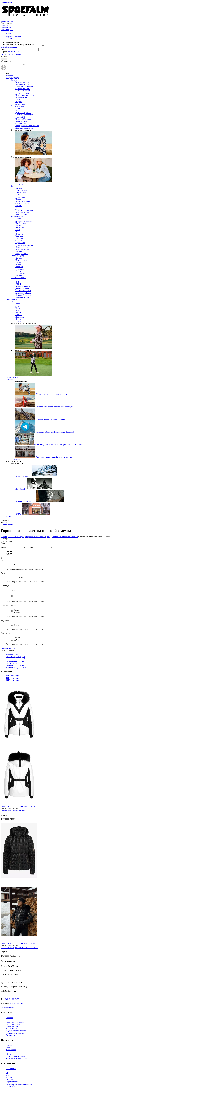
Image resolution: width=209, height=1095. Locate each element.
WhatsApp (10, 1077)
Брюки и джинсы (22, 91)
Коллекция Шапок (23, 293)
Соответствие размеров (15, 1056)
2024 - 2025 (18, 577)
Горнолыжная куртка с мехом (13, 811)
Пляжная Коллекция (23, 119)
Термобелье (20, 197)
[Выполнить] (43, 45)
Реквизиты (10, 1071)
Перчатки (19, 234)
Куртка (16, 625)
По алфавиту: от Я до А (15, 659)
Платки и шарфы (22, 212)
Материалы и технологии (16, 1058)
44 (14, 597)
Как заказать (11, 1050)
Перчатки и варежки (24, 201)
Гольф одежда (11, 299)
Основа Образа (21, 123)
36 (14, 590)
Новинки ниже (12, 654)
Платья (18, 310)
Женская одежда (17, 217)
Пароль (4, 52)
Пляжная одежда (22, 97)
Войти (3, 47)
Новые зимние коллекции (16, 1022)
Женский (17, 565)
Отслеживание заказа (10, 44)
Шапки (18, 199)
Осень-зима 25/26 (13, 1024)
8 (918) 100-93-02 (12, 999)
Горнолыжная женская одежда (38, 537)
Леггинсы (19, 227)
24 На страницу (12, 676)
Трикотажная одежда (24, 86)
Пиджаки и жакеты (23, 84)
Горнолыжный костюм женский (65, 537)
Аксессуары (20, 104)
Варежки (19, 236)
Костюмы (19, 188)
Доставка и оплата (13, 1052)
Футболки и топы (22, 89)
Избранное (10, 38)
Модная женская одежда (16, 1031)
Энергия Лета (21, 121)
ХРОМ (18, 280)
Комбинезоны (21, 193)
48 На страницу (12, 678)
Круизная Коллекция (24, 115)
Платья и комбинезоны (24, 95)
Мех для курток (21, 214)
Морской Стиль (21, 117)
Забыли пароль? (13, 52)
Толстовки (19, 238)
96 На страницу (12, 680)
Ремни (18, 208)
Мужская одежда (18, 256)
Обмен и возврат (13, 1054)
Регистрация (11, 47)
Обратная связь (7, 1007)
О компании (11, 1069)
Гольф (17, 110)
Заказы (8, 34)
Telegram (9, 1075)
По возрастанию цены (15, 661)
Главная (4, 537)
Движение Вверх (22, 288)
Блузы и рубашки (22, 93)
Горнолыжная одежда (15, 184)
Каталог (14, 80)
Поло (17, 304)
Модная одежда (12, 78)
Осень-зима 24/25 (13, 1026)
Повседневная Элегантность (27, 126)
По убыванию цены (14, 663)
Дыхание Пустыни (23, 113)
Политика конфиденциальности (19, 1084)
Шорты (18, 102)
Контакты (10, 516)
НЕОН (18, 282)
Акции (8, 1047)
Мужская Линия (22, 297)
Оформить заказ (7, 27)
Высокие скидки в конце (16, 665)
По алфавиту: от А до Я (15, 657)
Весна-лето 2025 (12, 1029)
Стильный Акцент (23, 295)
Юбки (17, 99)
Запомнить (7, 61)
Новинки (9, 76)
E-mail (3, 49)
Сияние (18, 108)
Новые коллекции (18, 106)
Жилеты (18, 206)
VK (7, 1073)
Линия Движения (22, 286)
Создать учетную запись (11, 54)
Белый (16, 610)
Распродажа (11, 1035)
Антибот (4, 56)
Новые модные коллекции (17, 1020)
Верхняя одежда (22, 82)
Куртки (18, 315)
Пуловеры (19, 317)
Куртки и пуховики (23, 190)
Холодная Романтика (24, 128)
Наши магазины (7, 2)
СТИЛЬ (18, 284)
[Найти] (24, 64)
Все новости (16, 459)
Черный (17, 612)
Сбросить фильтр (8, 648)
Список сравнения (13, 36)
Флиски (18, 240)
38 (14, 592)
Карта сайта (11, 1086)
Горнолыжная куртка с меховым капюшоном (19, 948)
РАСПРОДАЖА (12, 377)
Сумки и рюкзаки (22, 203)
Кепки (18, 321)
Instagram (9, 1080)
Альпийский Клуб (23, 291)
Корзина (4, 25)
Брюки (18, 195)
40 (14, 595)
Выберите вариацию (9, 806)
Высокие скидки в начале (16, 668)
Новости (9, 379)
